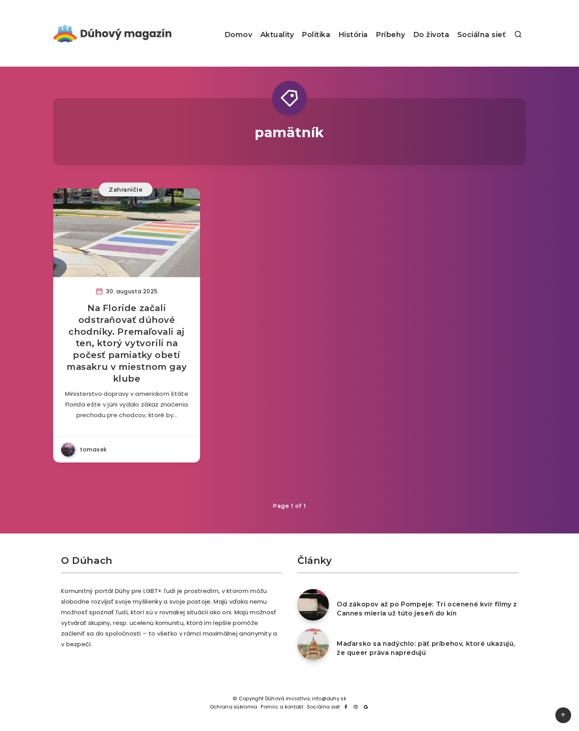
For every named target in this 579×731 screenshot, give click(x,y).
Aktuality (277, 34)
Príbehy (390, 34)
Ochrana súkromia (234, 706)
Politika (316, 34)
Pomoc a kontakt (282, 706)
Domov (238, 34)
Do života (431, 34)
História (353, 34)
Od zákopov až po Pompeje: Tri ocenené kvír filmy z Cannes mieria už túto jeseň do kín (427, 608)
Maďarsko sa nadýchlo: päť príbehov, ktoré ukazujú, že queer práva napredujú (426, 648)
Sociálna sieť (481, 34)
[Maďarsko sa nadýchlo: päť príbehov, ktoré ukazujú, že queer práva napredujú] (313, 644)
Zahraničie (126, 189)
